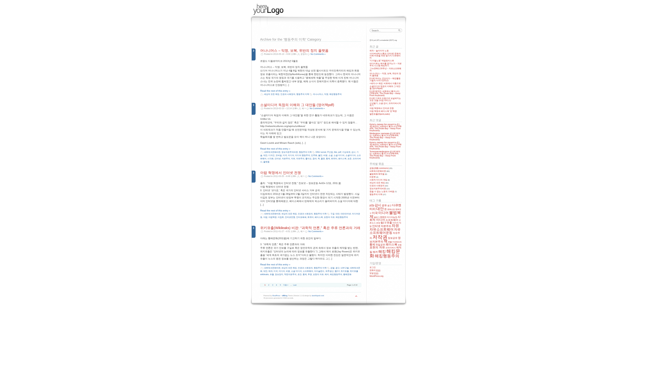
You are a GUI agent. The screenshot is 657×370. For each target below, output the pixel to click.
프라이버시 (390, 247)
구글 (332, 214)
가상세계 (346, 152)
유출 (272, 274)
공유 (384, 205)
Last (295, 285)
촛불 (390, 242)
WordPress (276, 296)
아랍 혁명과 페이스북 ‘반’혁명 (383, 111)
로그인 (373, 267)
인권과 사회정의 (287, 94)
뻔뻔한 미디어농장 (388, 217)
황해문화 (347, 274)
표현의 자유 (329, 217)
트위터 (334, 158)
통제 (328, 158)
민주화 (314, 155)
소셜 (330, 155)
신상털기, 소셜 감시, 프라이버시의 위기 (385, 104)
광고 (338, 268)
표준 (349, 158)
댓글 (374, 273)
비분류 (373, 177)
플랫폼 (266, 162)
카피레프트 (397, 242)
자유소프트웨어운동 (385, 231)
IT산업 (330, 152)
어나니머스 (318, 94)
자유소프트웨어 (382, 229)
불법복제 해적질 (377, 174)
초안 (300, 274)
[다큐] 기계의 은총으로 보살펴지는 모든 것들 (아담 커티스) (385, 99)
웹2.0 (337, 271)
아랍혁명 (272, 217)
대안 (265, 155)
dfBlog (284, 296)
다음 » (285, 285)
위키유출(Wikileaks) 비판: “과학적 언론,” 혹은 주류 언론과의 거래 (310, 228)
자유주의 (300, 158)
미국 (285, 155)
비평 (325, 155)
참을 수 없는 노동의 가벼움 (382, 191)
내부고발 (345, 268)
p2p (372, 205)
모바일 (279, 155)
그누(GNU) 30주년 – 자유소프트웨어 (385, 69)
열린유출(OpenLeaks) (380, 114)
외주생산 (329, 271)
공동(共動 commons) (379, 168)
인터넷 (278, 158)
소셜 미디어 (339, 155)
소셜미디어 (350, 155)
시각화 (270, 158)
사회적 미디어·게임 (378, 180)
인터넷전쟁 (290, 217)
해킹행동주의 (335, 94)
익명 (326, 94)
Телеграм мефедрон (379, 151)
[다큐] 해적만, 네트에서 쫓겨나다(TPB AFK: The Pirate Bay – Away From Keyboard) (385, 93)
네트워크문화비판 (272, 152)
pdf (339, 152)
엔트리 (375, 270)
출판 (323, 158)
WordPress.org (376, 276)
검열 (332, 268)
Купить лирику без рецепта (383, 124)
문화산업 (391, 209)
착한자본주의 (290, 274)
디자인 (271, 155)
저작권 (379, 237)
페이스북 (342, 158)
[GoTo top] (356, 297)
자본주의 (286, 158)
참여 (315, 158)
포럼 (400, 245)
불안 (320, 155)
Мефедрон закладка (379, 133)
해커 (327, 274)
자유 (293, 158)
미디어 (291, 155)
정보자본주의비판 (289, 152)
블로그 (377, 217)
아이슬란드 (319, 271)
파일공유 (380, 244)
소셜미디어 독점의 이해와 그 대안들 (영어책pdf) (297, 105)
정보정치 (279, 274)
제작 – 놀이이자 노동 (379, 51)
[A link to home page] (268, 14)
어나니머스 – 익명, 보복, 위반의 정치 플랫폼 (294, 50)
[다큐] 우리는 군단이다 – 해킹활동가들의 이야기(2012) (385, 79)
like (335, 152)
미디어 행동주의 (302, 155)
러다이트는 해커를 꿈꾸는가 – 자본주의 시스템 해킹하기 (386, 64)
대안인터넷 (346, 214)
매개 (270, 271)
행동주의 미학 (302, 94)
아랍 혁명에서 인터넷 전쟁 (280, 173)
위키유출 (345, 271)
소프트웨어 (308, 271)
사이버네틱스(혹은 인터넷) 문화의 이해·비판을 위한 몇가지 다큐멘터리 (385, 55)
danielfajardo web (318, 296)
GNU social (320, 152)
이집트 (281, 217)
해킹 (382, 251)
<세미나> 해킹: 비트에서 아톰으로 (385, 83)
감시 (353, 152)
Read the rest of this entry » (275, 90)
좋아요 (308, 158)
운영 (378, 223)
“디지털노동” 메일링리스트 (382, 60)
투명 (310, 274)
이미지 (395, 223)
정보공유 (392, 238)
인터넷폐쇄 (301, 217)
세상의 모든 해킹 (271, 94)
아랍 (265, 217)
